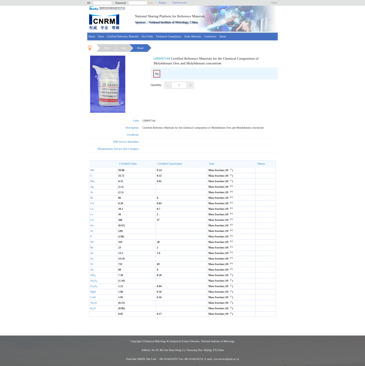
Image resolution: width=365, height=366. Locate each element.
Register (162, 2)
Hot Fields (147, 36)
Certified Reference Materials (123, 36)
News (101, 36)
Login (150, 2)
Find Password (179, 2)
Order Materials (192, 36)
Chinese (274, 2)
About (222, 36)
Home (92, 36)
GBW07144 (162, 58)
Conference (210, 36)
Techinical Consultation (168, 36)
